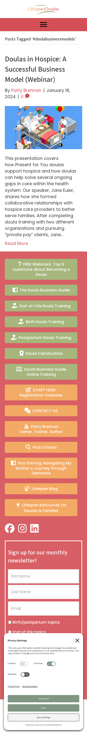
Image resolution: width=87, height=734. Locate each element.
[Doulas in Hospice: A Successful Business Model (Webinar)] (43, 127)
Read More (16, 243)
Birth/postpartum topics (36, 622)
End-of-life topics (29, 632)
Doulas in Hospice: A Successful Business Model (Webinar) (35, 69)
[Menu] (43, 24)
